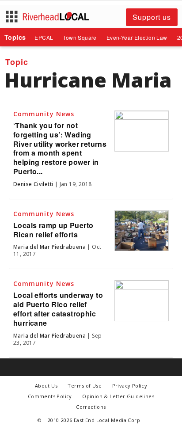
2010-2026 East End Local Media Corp (94, 420)
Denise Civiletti (33, 184)
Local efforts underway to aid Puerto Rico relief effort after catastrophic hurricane (58, 308)
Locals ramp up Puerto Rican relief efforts (53, 230)
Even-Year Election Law (136, 37)
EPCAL (43, 37)
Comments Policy (50, 396)
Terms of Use (85, 385)
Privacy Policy (130, 385)
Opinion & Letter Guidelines (118, 396)
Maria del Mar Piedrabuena (49, 247)
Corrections (91, 406)
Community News (43, 114)
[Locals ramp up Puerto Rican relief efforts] (141, 230)
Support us (152, 17)
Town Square (79, 37)
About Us (46, 385)
